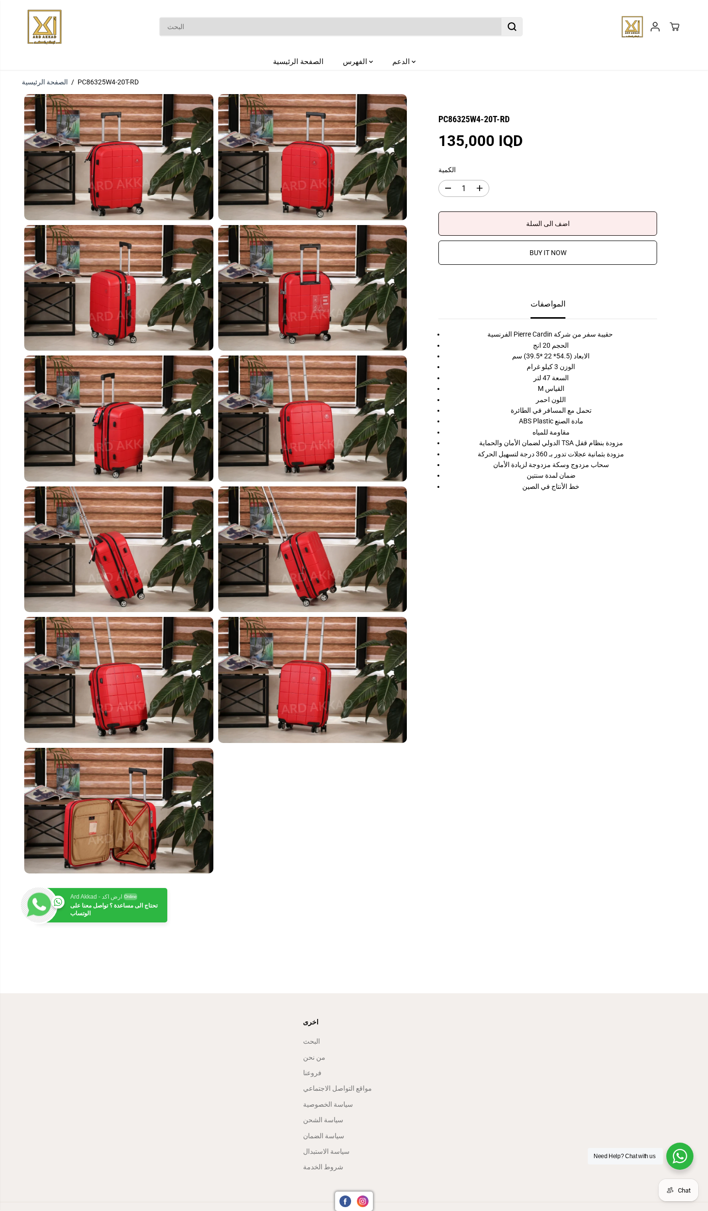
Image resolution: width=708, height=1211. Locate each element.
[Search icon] (512, 26)
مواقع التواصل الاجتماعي (337, 1088)
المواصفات (548, 303)
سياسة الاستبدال (326, 1151)
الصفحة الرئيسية (298, 61)
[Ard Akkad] (44, 26)
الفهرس (356, 61)
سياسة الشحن (323, 1120)
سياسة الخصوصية (328, 1104)
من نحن (314, 1057)
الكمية (447, 170)
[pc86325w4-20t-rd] (118, 157)
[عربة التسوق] (674, 26)
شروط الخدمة (323, 1167)
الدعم (402, 61)
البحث (311, 1041)
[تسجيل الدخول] (655, 26)
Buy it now (548, 253)
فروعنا (312, 1073)
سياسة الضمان (323, 1136)
